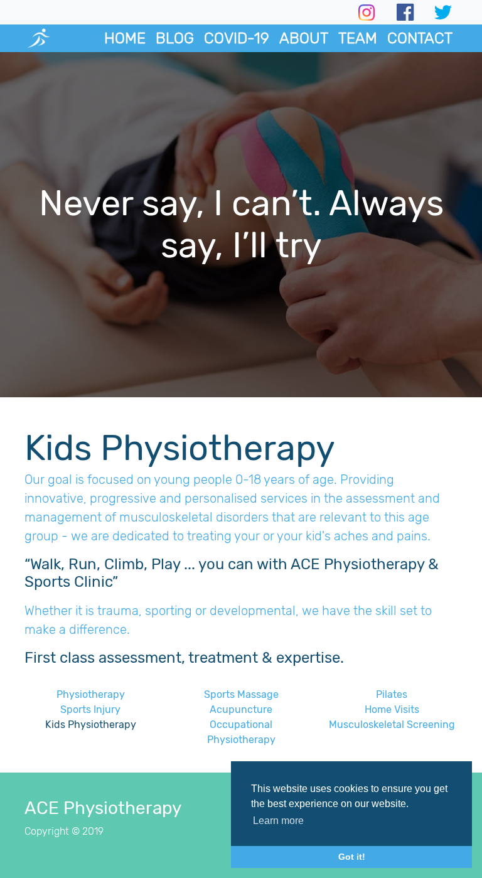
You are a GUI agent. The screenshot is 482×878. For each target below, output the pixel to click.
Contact (420, 38)
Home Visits (392, 709)
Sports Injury (90, 709)
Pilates (391, 694)
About (303, 38)
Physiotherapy (90, 694)
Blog (175, 38)
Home (125, 38)
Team (357, 38)
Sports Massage (241, 694)
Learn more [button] (278, 820)
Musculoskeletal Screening (392, 725)
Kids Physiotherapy (90, 725)
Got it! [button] (351, 857)
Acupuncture (241, 709)
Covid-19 (236, 38)
